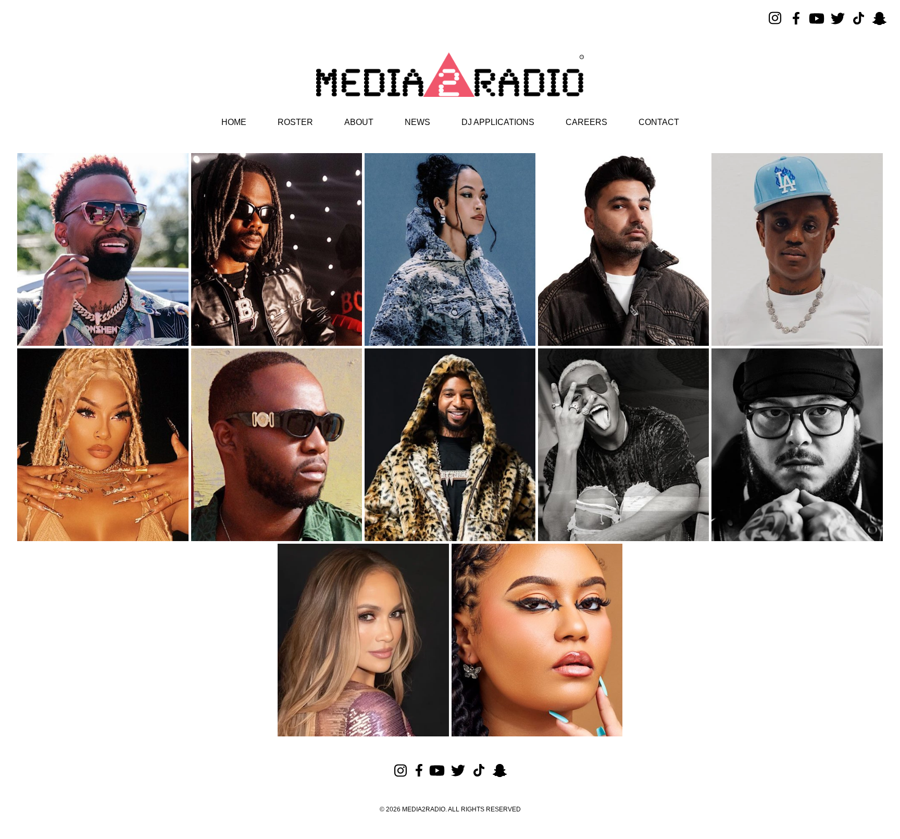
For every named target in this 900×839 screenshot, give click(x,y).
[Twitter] (837, 18)
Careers (586, 122)
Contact (659, 122)
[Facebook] (796, 18)
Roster (295, 122)
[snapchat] (879, 18)
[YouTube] (816, 18)
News (417, 122)
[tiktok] (858, 18)
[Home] (450, 74)
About (358, 122)
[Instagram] (775, 18)
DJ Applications (497, 122)
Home (233, 122)
